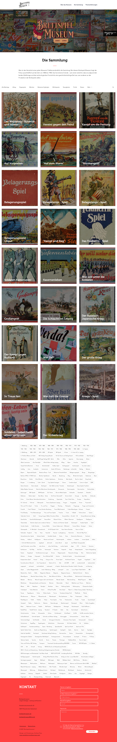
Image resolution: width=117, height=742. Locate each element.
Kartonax (56, 549)
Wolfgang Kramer (43, 670)
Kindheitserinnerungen (42, 553)
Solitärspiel (23, 626)
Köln (60, 563)
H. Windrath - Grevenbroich (37, 529)
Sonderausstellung (34, 626)
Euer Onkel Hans (69, 499)
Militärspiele (56, 87)
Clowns (64, 482)
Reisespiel (74, 603)
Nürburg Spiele (65, 586)
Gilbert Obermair (69, 519)
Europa (79, 499)
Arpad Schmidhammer (27, 465)
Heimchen (71, 532)
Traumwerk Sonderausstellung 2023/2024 (58, 643)
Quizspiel (23, 603)
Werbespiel (51, 663)
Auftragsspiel (65, 465)
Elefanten (23, 496)
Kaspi (70, 549)
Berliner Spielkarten (44, 476)
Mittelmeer (24, 583)
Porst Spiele (53, 600)
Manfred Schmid (77, 573)
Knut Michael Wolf (48, 556)
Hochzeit (87, 536)
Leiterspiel (49, 566)
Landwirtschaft (81, 563)
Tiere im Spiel (82, 640)
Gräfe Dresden (35, 526)
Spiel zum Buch (69, 626)
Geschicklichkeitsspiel (35, 519)
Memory (30, 579)
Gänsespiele (24, 529)
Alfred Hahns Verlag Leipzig (50, 462)
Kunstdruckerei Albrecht (27, 563)
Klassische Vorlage (73, 553)
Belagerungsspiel (74, 472)
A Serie (66, 452)
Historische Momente (76, 536)
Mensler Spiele (60, 579)
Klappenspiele (61, 553)
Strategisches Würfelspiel (41, 636)
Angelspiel (84, 462)
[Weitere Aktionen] (35, 96)
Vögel (35, 660)
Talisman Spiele (25, 640)
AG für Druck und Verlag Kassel (64, 455)
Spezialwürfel (58, 626)
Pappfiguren (30, 593)
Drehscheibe (90, 489)
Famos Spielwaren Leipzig (53, 502)
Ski (80, 623)
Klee (82, 553)
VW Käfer (77, 653)
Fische (36, 506)
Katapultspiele (79, 549)
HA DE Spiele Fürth (53, 529)
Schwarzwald (82, 620)
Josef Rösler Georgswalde (78, 543)
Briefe (31, 479)
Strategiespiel (89, 633)
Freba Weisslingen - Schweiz (75, 509)
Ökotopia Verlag (38, 677)
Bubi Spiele (69, 479)
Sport (82, 630)
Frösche (61, 512)
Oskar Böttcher (34, 589)
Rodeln (40, 606)
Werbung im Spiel (62, 663)
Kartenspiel (48, 549)
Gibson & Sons (57, 519)
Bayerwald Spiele (31, 472)
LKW (73, 563)
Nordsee (50, 586)
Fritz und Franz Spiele (50, 512)
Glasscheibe (24, 522)
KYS (78, 546)
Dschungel (23, 492)
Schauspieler (41, 613)
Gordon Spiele (25, 526)
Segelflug (32, 623)
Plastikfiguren (24, 600)
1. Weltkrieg (24, 445)
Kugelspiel (87, 559)
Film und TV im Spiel (26, 506)
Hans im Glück (79, 529)
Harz (36, 532)
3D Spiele (50, 452)
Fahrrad (32, 502)
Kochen (58, 556)
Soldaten (86, 623)
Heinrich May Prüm (82, 532)
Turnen (74, 643)
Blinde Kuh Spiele (78, 476)
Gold (92, 522)
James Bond (58, 543)
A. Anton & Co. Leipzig (77, 452)
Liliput (22, 569)
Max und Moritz (68, 576)
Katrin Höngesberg (91, 549)
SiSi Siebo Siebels (71, 623)
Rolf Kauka (48, 606)
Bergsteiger (91, 472)
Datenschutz (32, 726)
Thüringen (62, 640)
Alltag (14, 87)
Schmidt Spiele (36, 616)
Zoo (76, 673)
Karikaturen (24, 549)
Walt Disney (76, 660)
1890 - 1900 (59, 445)
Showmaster (60, 623)
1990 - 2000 (76, 449)
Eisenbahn (80, 492)
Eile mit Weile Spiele (61, 492)
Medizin (23, 579)
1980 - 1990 (68, 449)
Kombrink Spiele (67, 556)
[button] (113, 87)
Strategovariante (55, 636)
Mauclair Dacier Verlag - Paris (38, 576)
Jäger (72, 546)
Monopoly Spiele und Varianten (37, 583)
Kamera (84, 546)
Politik (75, 87)
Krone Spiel (59, 559)
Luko (67, 569)
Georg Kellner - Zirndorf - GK (70, 516)
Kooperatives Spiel (26, 559)
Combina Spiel (73, 482)
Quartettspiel (91, 600)
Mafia (35, 573)
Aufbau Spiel (55, 465)
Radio (30, 603)
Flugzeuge (76, 506)
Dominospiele (71, 489)
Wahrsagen (51, 660)
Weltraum (42, 663)
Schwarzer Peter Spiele (69, 620)
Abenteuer (24, 459)
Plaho (86, 596)
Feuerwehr (88, 502)
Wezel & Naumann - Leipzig (28, 667)
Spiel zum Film (80, 626)
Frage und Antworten (88, 506)
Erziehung (51, 499)
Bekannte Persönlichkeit (60, 472)
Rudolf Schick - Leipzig (36, 610)
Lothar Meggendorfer (33, 569)
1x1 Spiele (85, 449)
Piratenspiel (78, 596)
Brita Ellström (39, 479)
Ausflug (23, 469)
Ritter (22, 606)
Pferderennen (24, 596)
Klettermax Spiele (91, 553)
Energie (77, 496)
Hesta (60, 536)
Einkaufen (72, 492)
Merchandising (71, 579)
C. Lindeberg (31, 482)
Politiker (39, 600)
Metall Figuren (82, 579)
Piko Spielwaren (63, 596)
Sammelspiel (74, 610)
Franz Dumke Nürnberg (44, 509)
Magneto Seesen (65, 573)
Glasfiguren (89, 519)
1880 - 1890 (51, 445)
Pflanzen (33, 596)
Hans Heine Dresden (67, 529)
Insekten (76, 539)
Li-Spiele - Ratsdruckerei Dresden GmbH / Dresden (69, 566)
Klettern (23, 556)
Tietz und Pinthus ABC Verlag (28, 643)
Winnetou (72, 667)
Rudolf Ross (24, 610)
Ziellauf (45, 673)
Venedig (85, 653)
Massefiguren (24, 576)
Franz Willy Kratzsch (59, 509)
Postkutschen (68, 600)
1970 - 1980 (59, 449)
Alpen (69, 462)
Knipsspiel (37, 556)
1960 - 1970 (50, 449)
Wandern (85, 660)
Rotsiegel (66, 606)
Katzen (22, 553)
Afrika (64, 459)
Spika (69, 630)
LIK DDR (66, 563)
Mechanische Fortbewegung (83, 576)
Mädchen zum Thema (77, 583)
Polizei (45, 600)
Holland (29, 539)
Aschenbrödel (45, 465)
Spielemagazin (53, 630)
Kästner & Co (52, 563)
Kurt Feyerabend (41, 563)
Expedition (87, 499)
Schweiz (90, 620)
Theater (54, 640)
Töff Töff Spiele (83, 643)
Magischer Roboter (45, 573)
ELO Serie (50, 492)
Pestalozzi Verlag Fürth (66, 593)
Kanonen (91, 546)
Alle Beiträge (5, 87)
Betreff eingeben (65, 700)
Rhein (81, 603)
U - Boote (92, 643)
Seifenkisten (51, 623)
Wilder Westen (43, 667)
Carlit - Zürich (41, 482)
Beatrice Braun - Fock (45, 472)
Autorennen (45, 469)
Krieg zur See (49, 559)
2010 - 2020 (42, 452)
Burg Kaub (88, 479)
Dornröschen (81, 489)
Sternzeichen (62, 633)
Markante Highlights (43, 87)
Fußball (74, 512)
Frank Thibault (32, 509)
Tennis (47, 640)
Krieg (41, 559)
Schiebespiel (57, 613)
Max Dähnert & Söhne (55, 576)
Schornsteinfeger (25, 620)
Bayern (22, 472)
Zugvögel (82, 673)
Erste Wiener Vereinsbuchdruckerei (35, 499)
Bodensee (88, 476)
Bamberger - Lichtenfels (70, 469)
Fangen (65, 502)
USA (22, 646)
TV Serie (84, 636)
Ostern (43, 589)
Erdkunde (93, 496)
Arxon (37, 465)
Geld (34, 516)
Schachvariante (25, 613)
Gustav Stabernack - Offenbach (61, 526)
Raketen (45, 603)
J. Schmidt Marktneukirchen (28, 543)
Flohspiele (68, 506)
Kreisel (35, 559)
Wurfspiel (53, 670)
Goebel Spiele (84, 522)
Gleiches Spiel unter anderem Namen (40, 522)
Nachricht (63, 708)
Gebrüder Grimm (25, 516)
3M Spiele (58, 452)
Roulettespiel (75, 606)
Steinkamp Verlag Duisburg (49, 633)
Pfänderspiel (52, 596)
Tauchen (34, 640)
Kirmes (53, 553)
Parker (38, 593)
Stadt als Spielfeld (25, 633)
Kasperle (63, 549)
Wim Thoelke (52, 667)
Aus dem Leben (86, 465)
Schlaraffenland (25, 616)
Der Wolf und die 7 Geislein (56, 486)
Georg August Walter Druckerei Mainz (49, 516)
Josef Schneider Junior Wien (28, 546)
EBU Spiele (32, 492)
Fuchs (67, 512)
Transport (42, 643)
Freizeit (88, 509)
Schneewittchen (74, 616)
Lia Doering (89, 566)
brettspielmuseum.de (25, 714)
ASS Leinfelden (80, 455)
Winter (80, 667)
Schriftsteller (36, 620)
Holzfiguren (38, 539)
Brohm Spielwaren (50, 479)
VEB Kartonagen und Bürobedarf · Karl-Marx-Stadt (34, 653)
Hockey (23, 539)
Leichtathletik (40, 566)
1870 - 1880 (42, 445)
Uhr (27, 646)
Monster (51, 583)
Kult (94, 559)
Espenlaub (59, 499)
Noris (57, 586)
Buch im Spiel (79, 479)
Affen (58, 459)
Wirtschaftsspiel (89, 667)
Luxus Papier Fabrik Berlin (79, 569)
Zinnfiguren (62, 673)
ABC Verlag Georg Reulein (45, 455)
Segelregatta (41, 623)
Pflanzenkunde (42, 596)
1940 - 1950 (32, 449)
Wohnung (32, 670)
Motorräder (60, 583)
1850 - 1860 (33, 445)
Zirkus (70, 673)
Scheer (50, 613)
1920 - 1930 (86, 445)
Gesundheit (47, 519)
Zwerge (90, 673)
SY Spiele (54, 610)
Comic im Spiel (84, 482)
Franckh (23, 509)
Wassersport (24, 663)
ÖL (30, 677)
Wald (58, 660)
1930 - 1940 (24, 449)
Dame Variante (24, 486)
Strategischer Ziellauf (26, 636)
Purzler (77, 600)
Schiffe (75, 613)
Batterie (88, 469)
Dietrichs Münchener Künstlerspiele (45, 489)
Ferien (80, 502)
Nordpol (43, 586)
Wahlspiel (42, 660)
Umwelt (33, 646)
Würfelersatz (61, 670)
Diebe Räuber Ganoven (27, 489)
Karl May (32, 549)
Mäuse (22, 586)
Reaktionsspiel (65, 603)
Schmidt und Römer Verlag (50, 616)
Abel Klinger (90, 455)
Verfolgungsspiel (25, 656)
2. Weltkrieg (24, 452)
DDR (92, 482)
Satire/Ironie (84, 610)
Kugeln (80, 559)
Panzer (22, 593)
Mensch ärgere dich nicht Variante (44, 579)
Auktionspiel (75, 465)
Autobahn (36, 469)
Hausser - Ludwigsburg (59, 532)
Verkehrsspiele (36, 656)
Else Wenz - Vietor (43, 496)
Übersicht (56, 677)
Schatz (33, 613)
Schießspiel (67, 613)
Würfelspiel (71, 670)
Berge (83, 472)
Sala (67, 610)
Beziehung (62, 476)
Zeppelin (38, 673)
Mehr (88, 87)
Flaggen (52, 506)
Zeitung (30, 673)
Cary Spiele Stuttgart (53, 482)
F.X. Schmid (24, 502)
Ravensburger (54, 603)
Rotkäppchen (57, 606)
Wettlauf (94, 663)
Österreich (48, 677)
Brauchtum (24, 479)
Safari (61, 610)
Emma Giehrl (68, 496)
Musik (67, 583)
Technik (41, 640)
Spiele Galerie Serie (26, 630)
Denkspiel (44, 486)
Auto (29, 469)
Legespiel (23, 566)
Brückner (60, 479)
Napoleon (35, 586)
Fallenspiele (40, 502)
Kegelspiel (30, 553)
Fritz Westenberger (36, 512)
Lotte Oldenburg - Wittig (48, 569)
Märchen (31, 87)
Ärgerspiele (22, 87)
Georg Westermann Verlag (88, 516)
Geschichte (24, 519)
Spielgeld (62, 630)
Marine (87, 573)
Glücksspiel (74, 522)
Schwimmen (24, 623)
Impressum (23, 726)
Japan (66, 543)
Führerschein (82, 512)
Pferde (85, 593)
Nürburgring (76, 586)
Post (61, 600)
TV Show (91, 636)
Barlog (81, 469)
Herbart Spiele (41, 536)
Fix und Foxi (44, 506)
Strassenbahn (79, 633)
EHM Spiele (41, 492)
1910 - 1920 (77, 445)
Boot (95, 476)
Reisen (82, 87)
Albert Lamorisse (25, 462)
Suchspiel (76, 636)
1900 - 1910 (68, 445)
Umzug (40, 646)
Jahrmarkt (49, 543)
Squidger (89, 630)
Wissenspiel (24, 670)
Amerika (75, 462)
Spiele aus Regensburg (40, 630)
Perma (55, 593)
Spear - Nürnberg (47, 626)
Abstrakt (31, 459)
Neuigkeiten (66, 87)
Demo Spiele (34, 486)
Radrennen (37, 603)
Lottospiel (60, 569)
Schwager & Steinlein (54, 620)
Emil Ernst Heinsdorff (56, 496)
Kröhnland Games (70, 559)
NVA (28, 586)
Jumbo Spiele (64, 546)
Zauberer (79, 670)
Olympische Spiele (87, 586)
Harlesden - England (26, 532)
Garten (91, 512)
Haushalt (47, 532)
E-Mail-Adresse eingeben (68, 694)
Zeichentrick (88, 670)
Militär (90, 579)
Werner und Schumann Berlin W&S (79, 663)
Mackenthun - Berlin (26, 573)
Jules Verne (42, 546)
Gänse (90, 526)
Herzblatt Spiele (52, 536)
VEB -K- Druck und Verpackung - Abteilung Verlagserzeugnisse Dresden (40, 650)
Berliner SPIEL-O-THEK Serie (28, 476)
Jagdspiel (41, 543)
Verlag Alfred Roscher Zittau (50, 656)
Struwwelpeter (67, 636)
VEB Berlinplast (67, 650)
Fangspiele (73, 502)
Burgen (23, 482)
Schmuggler (63, 616)
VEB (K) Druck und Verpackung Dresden (55, 646)
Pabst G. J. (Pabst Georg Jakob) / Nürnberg (80, 589)
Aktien (88, 459)
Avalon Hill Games (56, 469)
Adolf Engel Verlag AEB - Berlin (45, 459)
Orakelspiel (24, 589)
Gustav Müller (46, 526)
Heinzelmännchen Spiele (27, 536)
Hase (41, 532)
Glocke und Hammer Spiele (60, 522)
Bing (69, 476)
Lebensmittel (91, 563)
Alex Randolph (37, 462)
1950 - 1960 (41, 449)
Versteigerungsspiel (26, 660)
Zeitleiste (23, 673)
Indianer (69, 539)
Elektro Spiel (32, 496)
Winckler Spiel (63, 667)
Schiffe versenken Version (86, 613)
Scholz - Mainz (85, 616)
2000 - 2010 (33, 452)
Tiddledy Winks (72, 640)
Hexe (66, 536)
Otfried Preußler (51, 589)
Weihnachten (33, 663)
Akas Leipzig (79, 459)
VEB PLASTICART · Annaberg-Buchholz (61, 653)
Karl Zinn (39, 549)
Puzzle (83, 600)
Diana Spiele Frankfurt (83, 486)
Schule (44, 620)
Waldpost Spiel (67, 660)
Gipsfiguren (80, 519)
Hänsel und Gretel (48, 539)
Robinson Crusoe (31, 606)
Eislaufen (88, 492)
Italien (93, 539)
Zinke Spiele (53, 673)
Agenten (71, 459)
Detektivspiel (70, 486)
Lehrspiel (31, 566)
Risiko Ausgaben (90, 603)
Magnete (55, 573)
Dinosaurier (61, 489)
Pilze (71, 596)
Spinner (76, 630)
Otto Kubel (62, 589)
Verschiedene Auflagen (87, 656)
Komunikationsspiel (80, 556)
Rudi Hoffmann (86, 606)
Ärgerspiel (23, 677)
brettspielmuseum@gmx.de (27, 717)
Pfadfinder (77, 593)
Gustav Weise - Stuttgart (79, 526)
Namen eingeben (65, 687)
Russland (47, 610)
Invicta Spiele (85, 539)
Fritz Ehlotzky (24, 512)
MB (89, 569)
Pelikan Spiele (47, 593)
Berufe (54, 476)
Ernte (22, 499)
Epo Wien (84, 496)
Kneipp (30, 556)
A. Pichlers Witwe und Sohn (28, 455)
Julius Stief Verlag (52, 546)
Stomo (71, 633)
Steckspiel (36, 633)
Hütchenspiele (60, 539)
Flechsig (60, 506)
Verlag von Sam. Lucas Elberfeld (69, 656)
